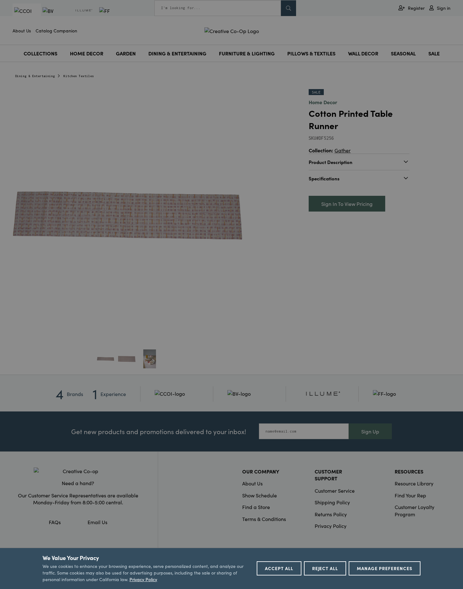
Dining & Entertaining (177, 53)
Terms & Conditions (264, 518)
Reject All (325, 568)
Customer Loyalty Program (414, 510)
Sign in (443, 8)
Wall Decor (363, 53)
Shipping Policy (332, 502)
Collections (40, 53)
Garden (126, 53)
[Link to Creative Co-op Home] (78, 470)
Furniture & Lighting (247, 53)
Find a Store (256, 506)
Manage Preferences (384, 568)
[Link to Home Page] (231, 29)
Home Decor (86, 53)
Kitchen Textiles (79, 76)
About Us (22, 30)
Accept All (279, 568)
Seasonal (403, 53)
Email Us (97, 521)
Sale (434, 53)
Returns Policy (331, 514)
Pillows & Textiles (311, 53)
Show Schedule (259, 495)
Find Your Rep (410, 495)
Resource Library (414, 483)
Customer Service (335, 490)
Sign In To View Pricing (347, 203)
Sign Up (370, 431)
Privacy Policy (330, 525)
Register (416, 8)
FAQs (55, 521)
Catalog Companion (56, 30)
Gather (342, 150)
